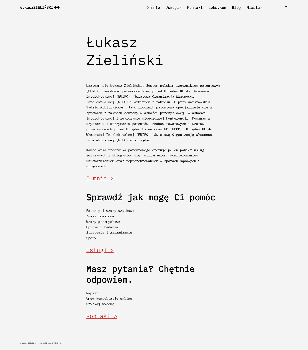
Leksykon (217, 7)
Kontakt (195, 7)
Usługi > (100, 250)
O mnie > (100, 178)
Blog (236, 7)
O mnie (153, 7)
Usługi (172, 7)
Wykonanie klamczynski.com (50, 343)
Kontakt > (101, 316)
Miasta (253, 7)
